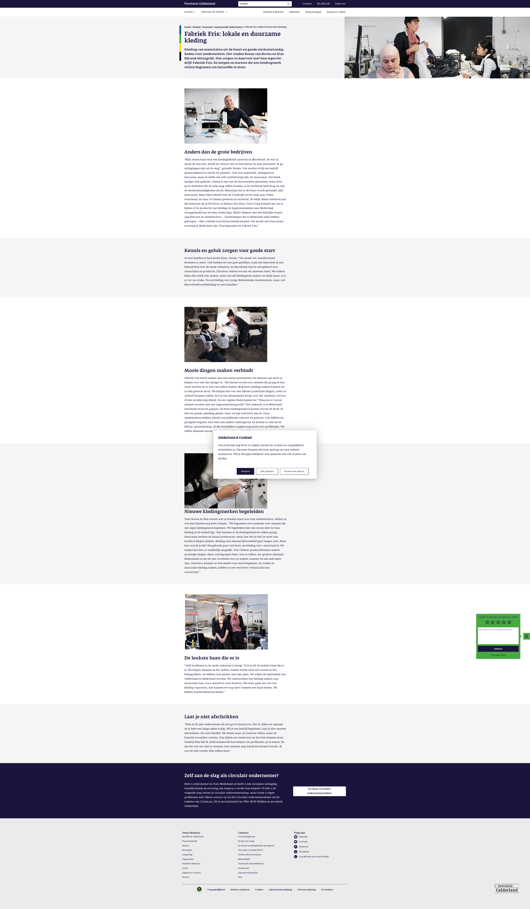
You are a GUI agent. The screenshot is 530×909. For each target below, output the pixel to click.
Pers (240, 877)
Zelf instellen (267, 471)
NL (318, 4)
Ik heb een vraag (246, 841)
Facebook (303, 847)
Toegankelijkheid (216, 890)
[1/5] (487, 622)
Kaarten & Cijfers (336, 12)
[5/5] (509, 622)
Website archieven (240, 890)
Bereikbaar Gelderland (193, 837)
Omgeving (187, 855)
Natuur (185, 846)
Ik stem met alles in (294, 471)
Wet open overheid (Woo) (250, 850)
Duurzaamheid (189, 841)
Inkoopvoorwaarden (248, 873)
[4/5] (504, 622)
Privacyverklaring (307, 890)
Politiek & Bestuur (273, 12)
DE (328, 4)
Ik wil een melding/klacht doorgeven (256, 846)
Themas (197, 27)
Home (187, 27)
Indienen (498, 648)
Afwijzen (245, 471)
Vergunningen (313, 12)
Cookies (259, 890)
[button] (190, 12)
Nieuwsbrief (244, 859)
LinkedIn (303, 837)
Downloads (243, 868)
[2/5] (492, 622)
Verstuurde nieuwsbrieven (251, 864)
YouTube (303, 842)
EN (323, 4)
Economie (207, 27)
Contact (307, 4)
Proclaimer (327, 890)
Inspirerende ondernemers (228, 27)
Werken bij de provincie (249, 855)
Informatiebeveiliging (280, 890)
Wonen (185, 877)
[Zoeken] (288, 4)
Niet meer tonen (498, 654)
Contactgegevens (246, 837)
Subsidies (294, 12)
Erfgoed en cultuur (191, 873)
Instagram (304, 852)
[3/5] (498, 622)
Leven (185, 868)
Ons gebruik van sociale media (314, 857)
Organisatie (187, 859)
